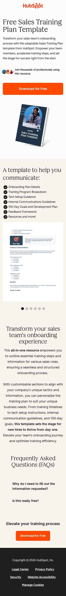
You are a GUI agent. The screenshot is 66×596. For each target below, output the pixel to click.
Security (15, 577)
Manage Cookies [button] (33, 585)
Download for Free (33, 89)
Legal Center (20, 569)
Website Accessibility (42, 577)
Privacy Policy (44, 569)
